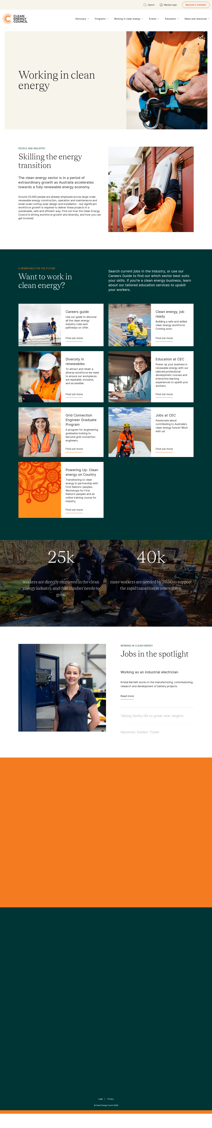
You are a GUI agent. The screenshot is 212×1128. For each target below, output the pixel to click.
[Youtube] (112, 957)
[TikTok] (118, 957)
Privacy (110, 1099)
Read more (127, 696)
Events (152, 18)
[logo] (15, 18)
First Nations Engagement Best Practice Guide (57, 1007)
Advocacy (80, 18)
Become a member (196, 4)
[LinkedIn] (102, 957)
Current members (27, 996)
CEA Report (54, 979)
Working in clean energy (127, 18)
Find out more (74, 338)
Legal (100, 1099)
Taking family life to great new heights (152, 716)
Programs (100, 18)
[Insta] (97, 957)
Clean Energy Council (104, 1105)
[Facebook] (92, 957)
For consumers (85, 993)
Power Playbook (56, 986)
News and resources (196, 18)
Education (170, 18)
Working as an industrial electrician (149, 672)
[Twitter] (107, 957)
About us (23, 989)
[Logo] (106, 942)
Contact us (24, 982)
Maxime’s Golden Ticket (140, 732)
